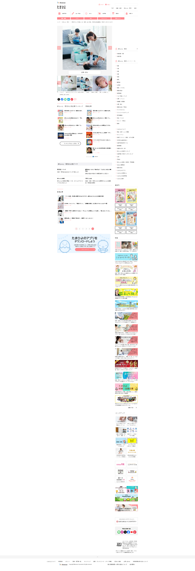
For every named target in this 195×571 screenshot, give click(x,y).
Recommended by (89, 156)
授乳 (118, 79)
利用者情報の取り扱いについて (140, 561)
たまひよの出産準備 (122, 176)
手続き (118, 159)
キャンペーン (104, 18)
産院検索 (119, 145)
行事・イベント (121, 98)
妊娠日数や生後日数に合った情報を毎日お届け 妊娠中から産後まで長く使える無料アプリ (85, 245)
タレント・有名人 (121, 120)
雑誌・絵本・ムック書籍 (123, 132)
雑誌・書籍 (63, 18)
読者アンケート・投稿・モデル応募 (125, 137)
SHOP (102, 4)
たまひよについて (121, 129)
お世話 (118, 85)
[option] (84, 48)
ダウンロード (85, 249)
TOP (112, 8)
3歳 (118, 74)
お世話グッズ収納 (94, 92)
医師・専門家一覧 (77, 561)
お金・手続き (78, 13)
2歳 (118, 71)
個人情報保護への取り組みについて (117, 564)
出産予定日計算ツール (122, 143)
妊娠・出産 (118, 8)
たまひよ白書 (120, 178)
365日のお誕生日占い (122, 140)
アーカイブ (62, 92)
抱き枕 (88, 92)
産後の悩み (119, 90)
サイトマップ (87, 561)
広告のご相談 (117, 561)
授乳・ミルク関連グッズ (104, 92)
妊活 (135, 8)
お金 (118, 156)
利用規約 (60, 561)
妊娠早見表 (64, 13)
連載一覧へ (131, 407)
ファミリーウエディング (123, 112)
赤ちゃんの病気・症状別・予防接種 (125, 162)
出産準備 (104, 13)
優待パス (131, 13)
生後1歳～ (119, 56)
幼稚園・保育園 (121, 101)
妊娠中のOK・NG (121, 148)
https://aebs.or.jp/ (125, 548)
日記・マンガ (120, 118)
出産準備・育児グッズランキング (125, 154)
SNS (91, 18)
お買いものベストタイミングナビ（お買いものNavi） (75, 92)
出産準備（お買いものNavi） (65, 94)
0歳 (118, 65)
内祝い (108, 4)
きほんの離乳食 (121, 165)
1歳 (118, 68)
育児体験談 (119, 115)
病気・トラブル (121, 87)
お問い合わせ (127, 561)
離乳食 (117, 13)
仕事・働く (119, 104)
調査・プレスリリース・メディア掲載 (102, 561)
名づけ (90, 13)
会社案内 (132, 564)
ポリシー (68, 561)
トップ (58, 22)
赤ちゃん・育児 (127, 8)
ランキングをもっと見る (70, 143)
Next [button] (110, 48)
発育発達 (119, 93)
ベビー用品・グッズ (122, 96)
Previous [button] (59, 48)
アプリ (77, 18)
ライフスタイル (121, 109)
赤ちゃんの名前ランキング (123, 151)
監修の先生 (119, 167)
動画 (118, 123)
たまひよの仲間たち (122, 173)
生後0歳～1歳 (120, 53)
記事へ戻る (84, 72)
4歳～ (118, 76)
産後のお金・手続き (122, 107)
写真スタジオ (118, 18)
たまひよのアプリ (121, 170)
